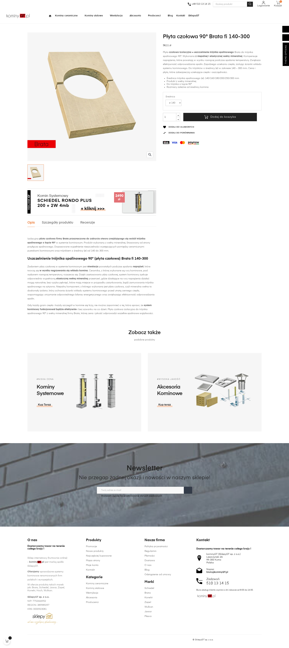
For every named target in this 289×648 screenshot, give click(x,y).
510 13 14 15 (217, 583)
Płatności (149, 556)
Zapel (147, 602)
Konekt (148, 597)
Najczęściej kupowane (99, 556)
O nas (147, 565)
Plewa (148, 616)
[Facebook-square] (28, 639)
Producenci (92, 602)
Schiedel (149, 588)
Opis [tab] (31, 222)
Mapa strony (93, 560)
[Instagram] (35, 639)
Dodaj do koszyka (223, 117)
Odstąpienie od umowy (157, 574)
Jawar (148, 611)
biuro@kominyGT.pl (217, 572)
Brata (147, 593)
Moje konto (92, 565)
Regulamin (150, 551)
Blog (147, 570)
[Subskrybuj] (188, 490)
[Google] (41, 639)
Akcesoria (91, 597)
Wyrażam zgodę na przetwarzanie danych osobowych (131, 496)
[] (6, 641)
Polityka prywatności (156, 546)
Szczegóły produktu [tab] (57, 222)
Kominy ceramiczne (97, 583)
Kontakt (90, 570)
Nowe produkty (95, 551)
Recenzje (87, 222)
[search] (250, 4)
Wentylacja (92, 593)
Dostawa (149, 560)
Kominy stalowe (95, 588)
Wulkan (148, 607)
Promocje (91, 546)
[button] (45, 405)
